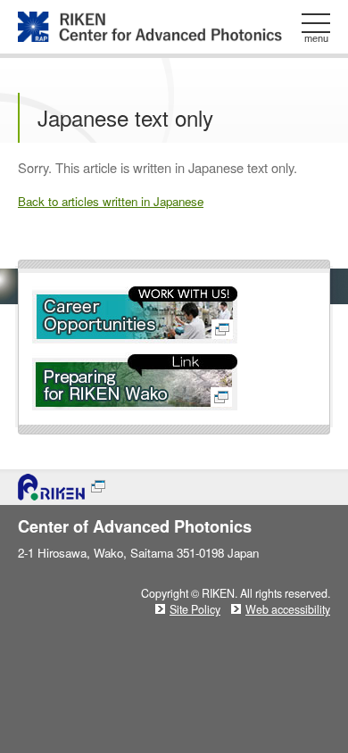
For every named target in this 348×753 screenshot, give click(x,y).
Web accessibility (287, 609)
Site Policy (195, 609)
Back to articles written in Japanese (110, 201)
